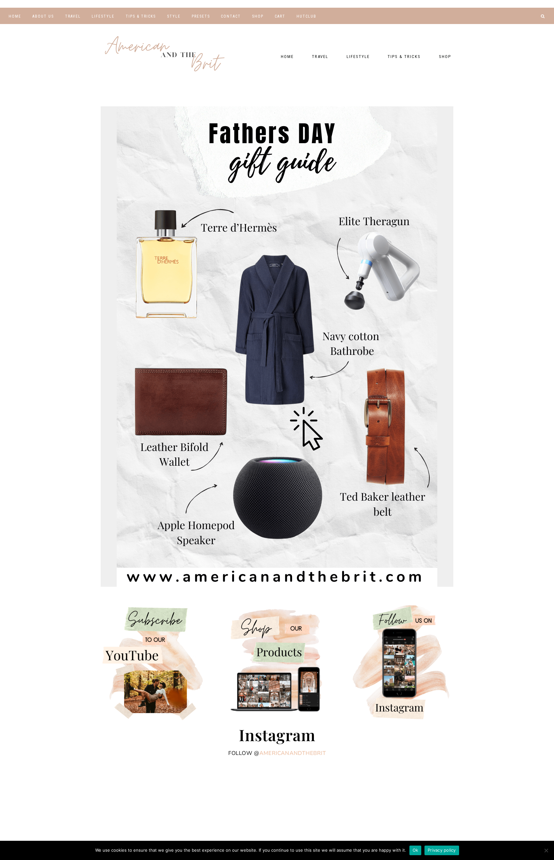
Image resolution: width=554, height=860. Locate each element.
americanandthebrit (292, 753)
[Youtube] (504, 27)
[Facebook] (513, 27)
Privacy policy (442, 850)
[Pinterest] (523, 27)
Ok (415, 850)
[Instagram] (533, 27)
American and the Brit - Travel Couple (165, 54)
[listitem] (166, 264)
